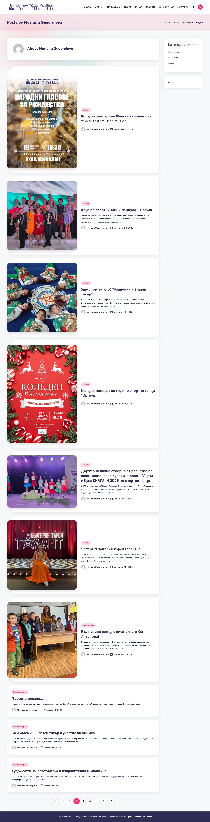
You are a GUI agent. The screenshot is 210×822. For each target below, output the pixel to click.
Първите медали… (27, 698)
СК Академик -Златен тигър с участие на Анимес (53, 733)
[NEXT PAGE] (111, 801)
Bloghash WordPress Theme (138, 817)
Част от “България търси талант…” (111, 549)
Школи (86, 110)
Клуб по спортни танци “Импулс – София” (117, 210)
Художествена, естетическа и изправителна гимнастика (59, 771)
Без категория (20, 692)
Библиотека (88, 625)
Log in (170, 82)
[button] (55, 801)
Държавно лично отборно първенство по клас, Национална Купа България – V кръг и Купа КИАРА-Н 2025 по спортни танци (117, 476)
